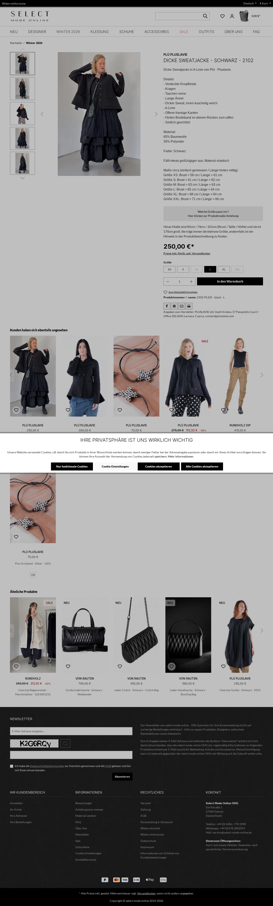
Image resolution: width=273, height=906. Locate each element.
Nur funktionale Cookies (72, 466)
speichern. (160, 456)
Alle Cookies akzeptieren (202, 466)
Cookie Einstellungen (115, 466)
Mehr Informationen (180, 456)
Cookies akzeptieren (158, 466)
